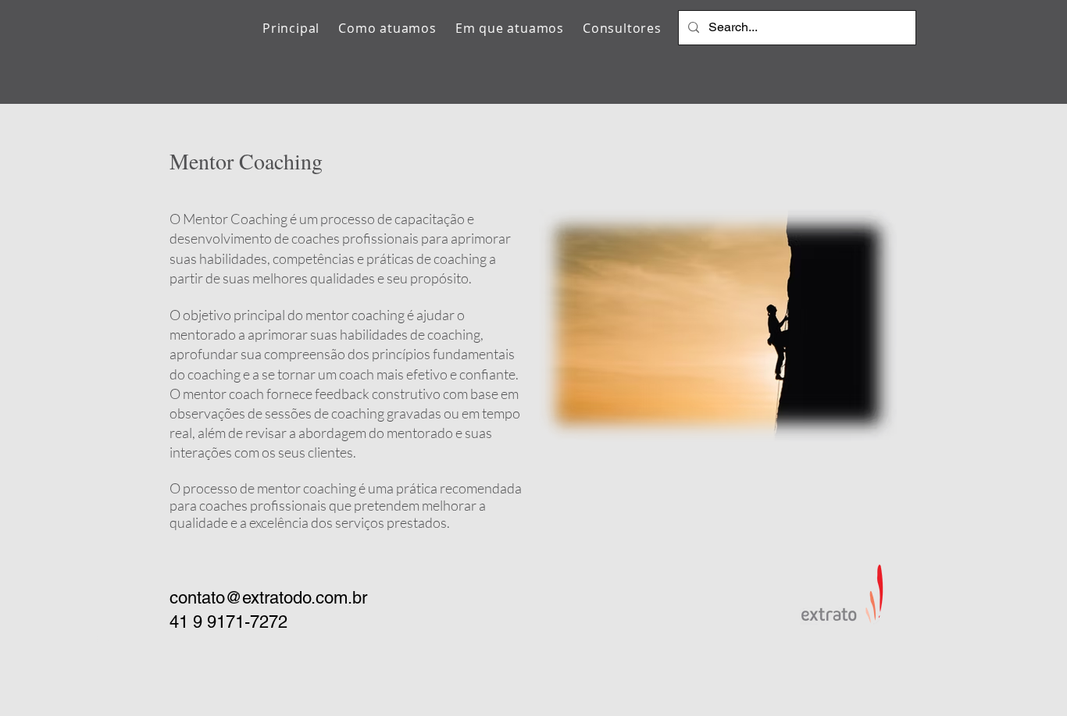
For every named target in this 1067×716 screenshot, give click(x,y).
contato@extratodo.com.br (268, 597)
